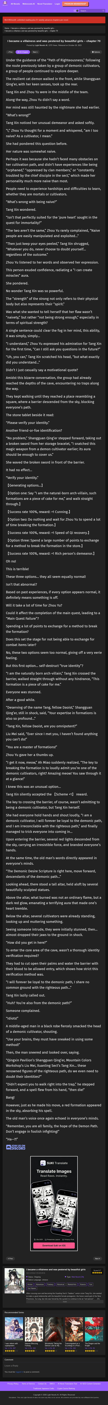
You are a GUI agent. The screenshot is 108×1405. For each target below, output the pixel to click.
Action (30, 1284)
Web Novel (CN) (78, 1277)
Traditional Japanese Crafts (43, 1388)
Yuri (90, 1284)
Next (35, 52)
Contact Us (42, 1384)
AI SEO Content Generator (90, 1384)
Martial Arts (72, 1284)
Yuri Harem (32, 1288)
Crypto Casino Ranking (66, 1388)
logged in (19, 1372)
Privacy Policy (13, 1384)
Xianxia (83, 1284)
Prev (11, 52)
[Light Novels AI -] (5, 3)
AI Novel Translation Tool (67, 1384)
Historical (60, 1284)
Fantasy (50, 1284)
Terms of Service (28, 1384)
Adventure (40, 1284)
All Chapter (23, 52)
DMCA (52, 1384)
